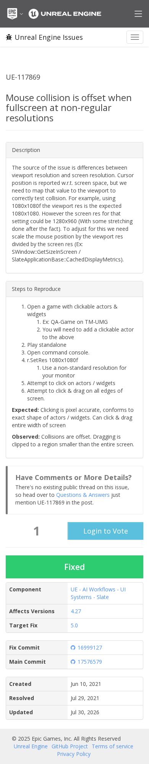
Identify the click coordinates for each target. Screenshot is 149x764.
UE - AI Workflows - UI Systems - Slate (98, 593)
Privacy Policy (74, 753)
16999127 (90, 647)
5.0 (74, 625)
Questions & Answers (83, 494)
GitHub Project (70, 746)
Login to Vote (105, 530)
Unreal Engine (31, 746)
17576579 (90, 661)
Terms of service (112, 746)
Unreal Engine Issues (49, 37)
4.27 (76, 611)
